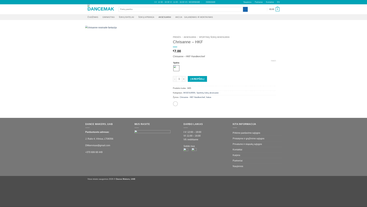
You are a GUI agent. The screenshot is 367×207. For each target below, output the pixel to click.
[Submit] (245, 9)
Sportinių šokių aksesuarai (214, 37)
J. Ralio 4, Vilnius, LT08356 (99, 139)
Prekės (177, 37)
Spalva (176, 63)
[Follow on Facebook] (89, 2)
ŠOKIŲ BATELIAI (126, 17)
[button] (263, 9)
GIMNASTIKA (109, 17)
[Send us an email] (94, 2)
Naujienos (247, 2)
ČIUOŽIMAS (92, 17)
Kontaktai (270, 2)
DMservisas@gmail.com (97, 145)
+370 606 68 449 (94, 152)
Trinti (273, 61)
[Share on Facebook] (175, 103)
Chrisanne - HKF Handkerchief (192, 97)
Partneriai (259, 2)
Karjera (236, 155)
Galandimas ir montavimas (198, 17)
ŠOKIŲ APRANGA (146, 17)
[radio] (176, 68)
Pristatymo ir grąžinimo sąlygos (248, 138)
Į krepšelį (197, 79)
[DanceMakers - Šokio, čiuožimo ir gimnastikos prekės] (100, 9)
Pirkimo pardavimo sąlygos (246, 133)
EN (278, 2)
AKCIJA (178, 17)
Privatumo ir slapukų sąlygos (247, 144)
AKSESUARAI (165, 17)
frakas (208, 97)
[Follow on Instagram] (91, 2)
